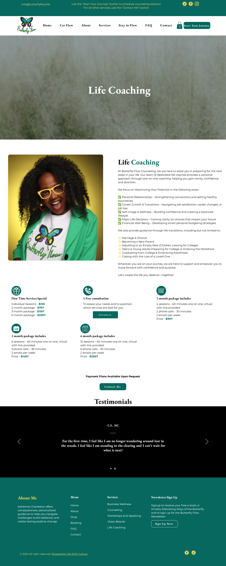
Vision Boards (116, 521)
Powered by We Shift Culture (69, 554)
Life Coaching (116, 527)
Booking (75, 522)
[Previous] (19, 442)
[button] (105, 25)
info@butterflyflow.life (35, 4)
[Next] (207, 442)
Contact (75, 534)
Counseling (115, 510)
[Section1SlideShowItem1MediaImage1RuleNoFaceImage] (110, 468)
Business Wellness (119, 504)
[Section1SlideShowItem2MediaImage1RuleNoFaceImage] (115, 468)
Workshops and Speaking (124, 515)
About (74, 511)
